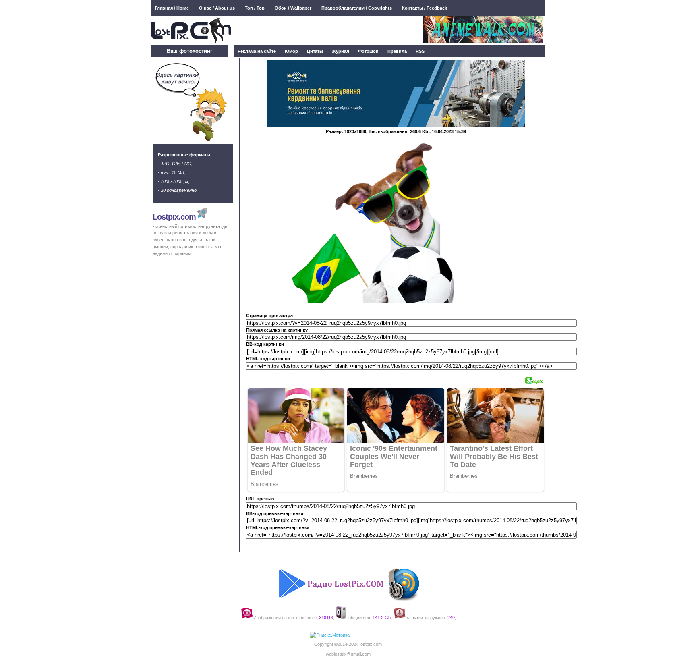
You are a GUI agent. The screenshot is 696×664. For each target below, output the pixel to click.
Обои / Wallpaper (293, 8)
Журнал (340, 51)
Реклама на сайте (257, 51)
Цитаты (315, 51)
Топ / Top (255, 8)
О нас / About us (217, 8)
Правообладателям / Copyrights (356, 8)
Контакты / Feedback (424, 8)
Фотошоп (368, 51)
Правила (397, 51)
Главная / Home (172, 8)
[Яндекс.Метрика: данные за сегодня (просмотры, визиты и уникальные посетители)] (330, 635)
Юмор (291, 51)
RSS (420, 51)
